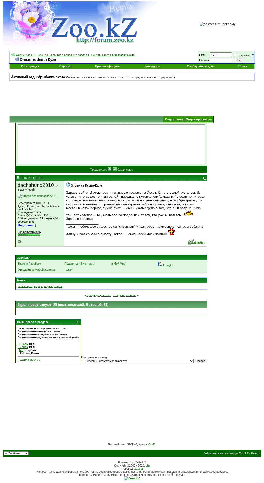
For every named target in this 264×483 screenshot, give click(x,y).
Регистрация (30, 66)
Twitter (68, 269)
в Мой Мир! (118, 263)
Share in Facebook (29, 263)
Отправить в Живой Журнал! (36, 269)
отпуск (58, 286)
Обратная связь (215, 453)
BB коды (23, 343)
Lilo (148, 465)
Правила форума (107, 66)
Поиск (242, 66)
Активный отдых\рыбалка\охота (114, 54)
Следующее (125, 169)
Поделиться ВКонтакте (79, 263)
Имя (202, 54)
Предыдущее (98, 169)
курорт (38, 286)
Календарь (152, 66)
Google (167, 265)
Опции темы (174, 119)
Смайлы (23, 347)
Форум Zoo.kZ (25, 54)
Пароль (204, 60)
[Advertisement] (132, 96)
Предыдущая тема (99, 295)
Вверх (255, 453)
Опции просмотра (199, 119)
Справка (65, 66)
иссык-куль (25, 286)
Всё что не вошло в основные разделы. (64, 54)
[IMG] (21, 350)
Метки (21, 280)
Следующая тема (124, 295)
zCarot (138, 468)
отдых (48, 286)
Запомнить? (246, 55)
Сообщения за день (201, 66)
